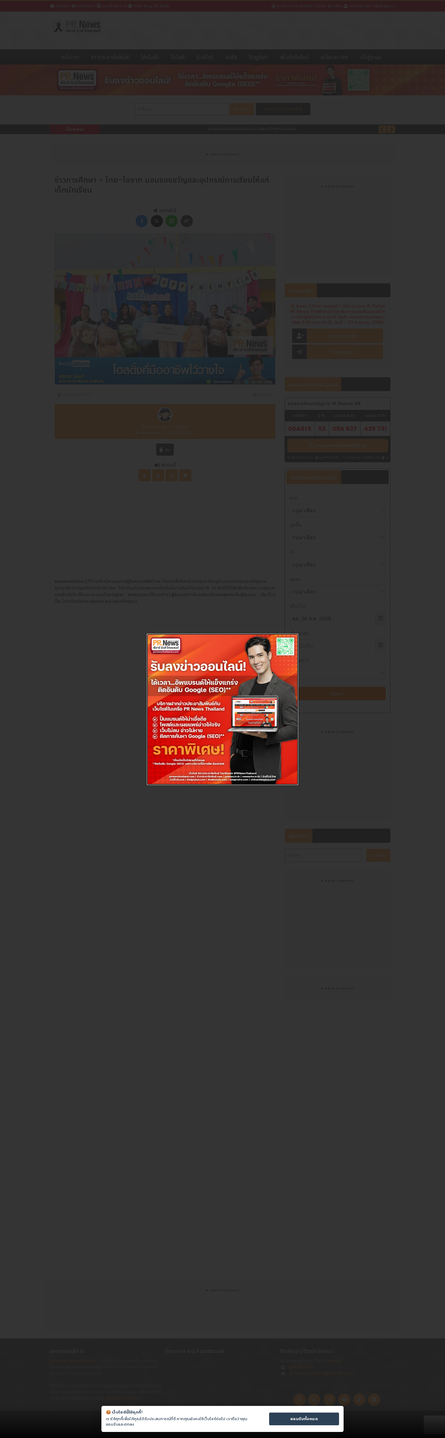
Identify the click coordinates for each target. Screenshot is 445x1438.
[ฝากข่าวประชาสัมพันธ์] (222, 709)
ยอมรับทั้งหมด (304, 1419)
